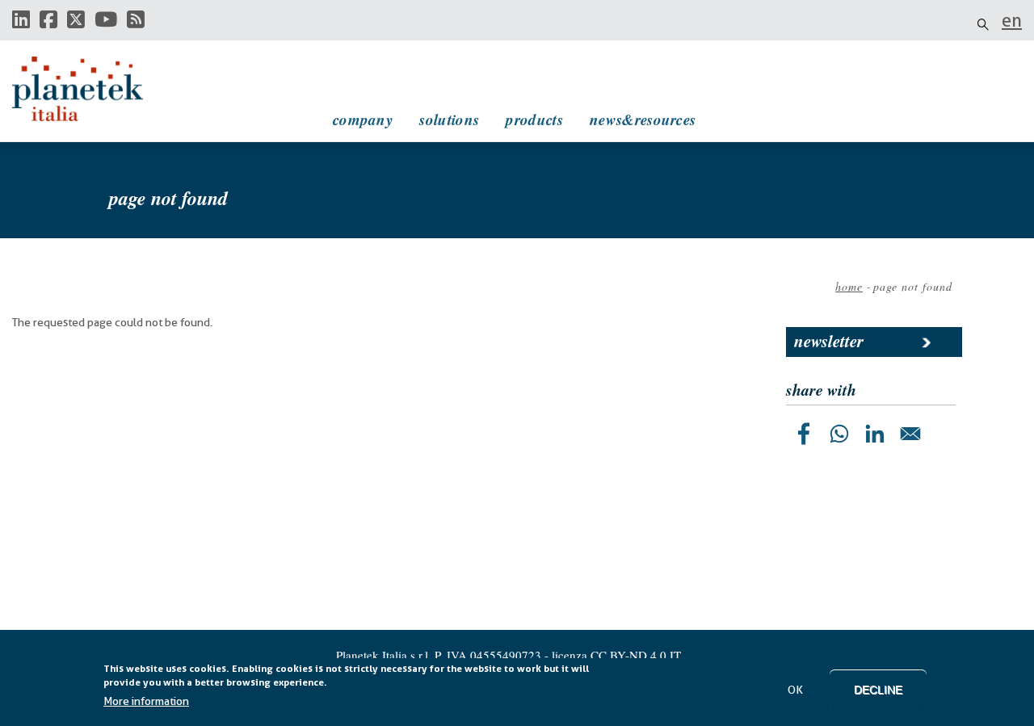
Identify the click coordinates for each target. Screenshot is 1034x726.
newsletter (829, 341)
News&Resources (643, 119)
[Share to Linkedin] (875, 434)
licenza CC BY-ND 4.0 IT (616, 655)
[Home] (93, 88)
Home (849, 286)
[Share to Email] (910, 434)
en (1012, 20)
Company (363, 119)
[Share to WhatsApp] (839, 434)
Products (534, 119)
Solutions (449, 119)
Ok (795, 689)
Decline (878, 689)
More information (146, 701)
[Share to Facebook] (804, 434)
